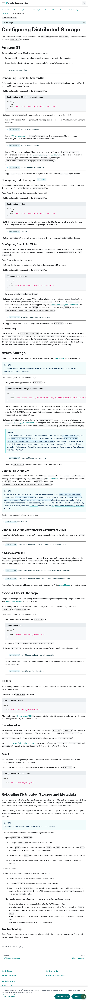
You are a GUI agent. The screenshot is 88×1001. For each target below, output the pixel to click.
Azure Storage (58, 358)
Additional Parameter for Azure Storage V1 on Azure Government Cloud (38, 579)
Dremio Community (8, 981)
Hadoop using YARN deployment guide (21, 743)
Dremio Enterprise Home (10, 10)
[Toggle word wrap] (80, 393)
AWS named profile (18, 136)
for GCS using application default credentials (31, 655)
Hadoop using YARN (24, 716)
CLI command (47, 155)
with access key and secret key (27, 167)
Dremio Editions (7, 971)
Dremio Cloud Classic (9, 975)
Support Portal (7, 985)
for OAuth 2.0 (16, 522)
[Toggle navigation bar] (3, 3)
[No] (23, 947)
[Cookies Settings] (83, 996)
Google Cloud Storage (13, 601)
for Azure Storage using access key (28, 458)
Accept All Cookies (62, 996)
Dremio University (52, 971)
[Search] (84, 3)
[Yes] (20, 947)
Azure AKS (34, 506)
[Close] (84, 990)
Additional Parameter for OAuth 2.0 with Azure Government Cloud (36, 545)
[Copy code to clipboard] (83, 101)
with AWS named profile (24, 146)
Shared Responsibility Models (56, 975)
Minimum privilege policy (18, 70)
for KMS (18, 232)
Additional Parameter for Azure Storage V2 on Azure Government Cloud (38, 570)
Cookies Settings (9, 996)
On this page (8, 23)
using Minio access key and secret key (29, 317)
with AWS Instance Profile (24, 130)
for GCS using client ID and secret (27, 671)
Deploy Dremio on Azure (36, 447)
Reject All (78, 996)
